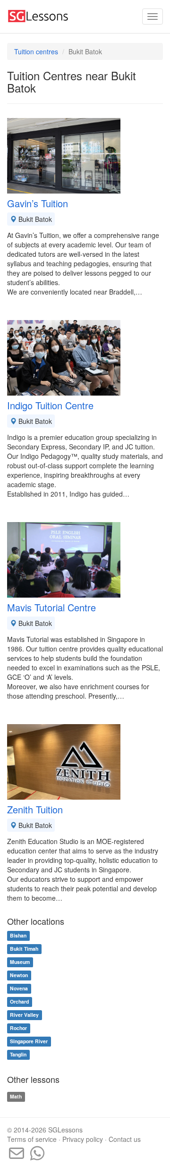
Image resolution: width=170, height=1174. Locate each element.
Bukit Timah (24, 949)
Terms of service (32, 1139)
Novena (19, 988)
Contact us (125, 1139)
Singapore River (29, 1041)
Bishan (18, 935)
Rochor (18, 1028)
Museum (20, 962)
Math (16, 1096)
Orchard (19, 1001)
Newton (19, 975)
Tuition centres (36, 51)
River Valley (24, 1015)
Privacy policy (82, 1139)
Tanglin (18, 1054)
